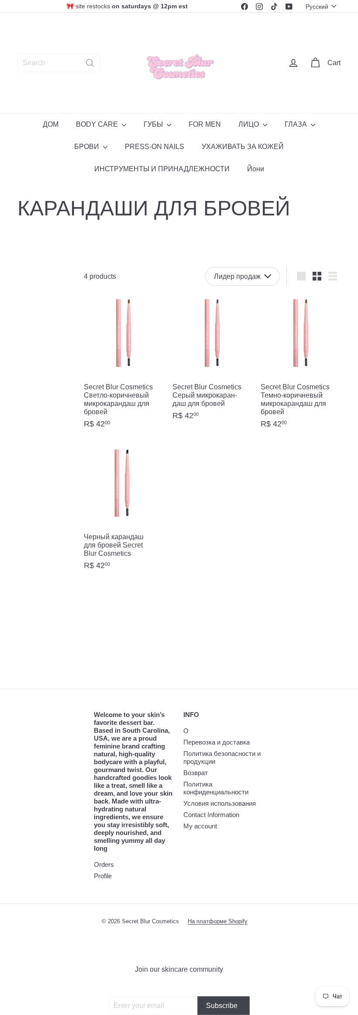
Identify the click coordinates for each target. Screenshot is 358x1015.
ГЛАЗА (297, 124)
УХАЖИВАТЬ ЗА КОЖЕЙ (243, 146)
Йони (255, 169)
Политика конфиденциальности (215, 788)
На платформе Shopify (218, 921)
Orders (104, 864)
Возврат (195, 772)
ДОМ (51, 124)
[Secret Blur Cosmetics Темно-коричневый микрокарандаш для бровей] (301, 365)
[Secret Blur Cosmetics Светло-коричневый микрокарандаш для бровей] (124, 365)
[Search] (89, 63)
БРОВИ (87, 146)
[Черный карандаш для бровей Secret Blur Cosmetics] (124, 510)
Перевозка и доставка (216, 742)
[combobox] (58, 63)
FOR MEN (205, 124)
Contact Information (211, 814)
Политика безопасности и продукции (222, 757)
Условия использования (219, 803)
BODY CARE (98, 124)
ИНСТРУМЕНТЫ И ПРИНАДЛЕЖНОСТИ (162, 169)
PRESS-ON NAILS (154, 146)
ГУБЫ (154, 124)
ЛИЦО (249, 124)
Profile (103, 876)
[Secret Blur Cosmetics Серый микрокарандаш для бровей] (212, 361)
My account (200, 826)
